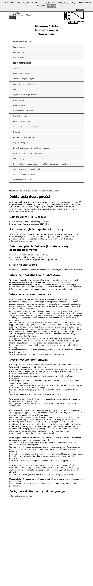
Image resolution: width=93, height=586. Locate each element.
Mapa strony (18, 158)
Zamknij (51, 6)
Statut (15, 68)
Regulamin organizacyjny (24, 84)
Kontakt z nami (19, 52)
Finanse (16, 132)
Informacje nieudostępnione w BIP (28, 153)
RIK (14, 89)
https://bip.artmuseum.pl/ (21, 211)
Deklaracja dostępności (23, 137)
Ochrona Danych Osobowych (25, 126)
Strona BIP (13, 191)
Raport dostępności (21, 142)
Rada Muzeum (19, 57)
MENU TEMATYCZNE (22, 63)
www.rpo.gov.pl (61, 354)
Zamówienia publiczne (23, 116)
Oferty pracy (18, 100)
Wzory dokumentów (21, 121)
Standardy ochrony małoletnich (26, 169)
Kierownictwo (19, 47)
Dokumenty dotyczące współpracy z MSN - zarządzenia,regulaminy (42, 164)
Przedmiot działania (22, 73)
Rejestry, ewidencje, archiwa (25, 95)
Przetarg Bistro (19, 105)
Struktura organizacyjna (23, 79)
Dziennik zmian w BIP (22, 180)
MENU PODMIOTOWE (22, 41)
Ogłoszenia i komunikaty (24, 111)
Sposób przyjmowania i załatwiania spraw (31, 148)
